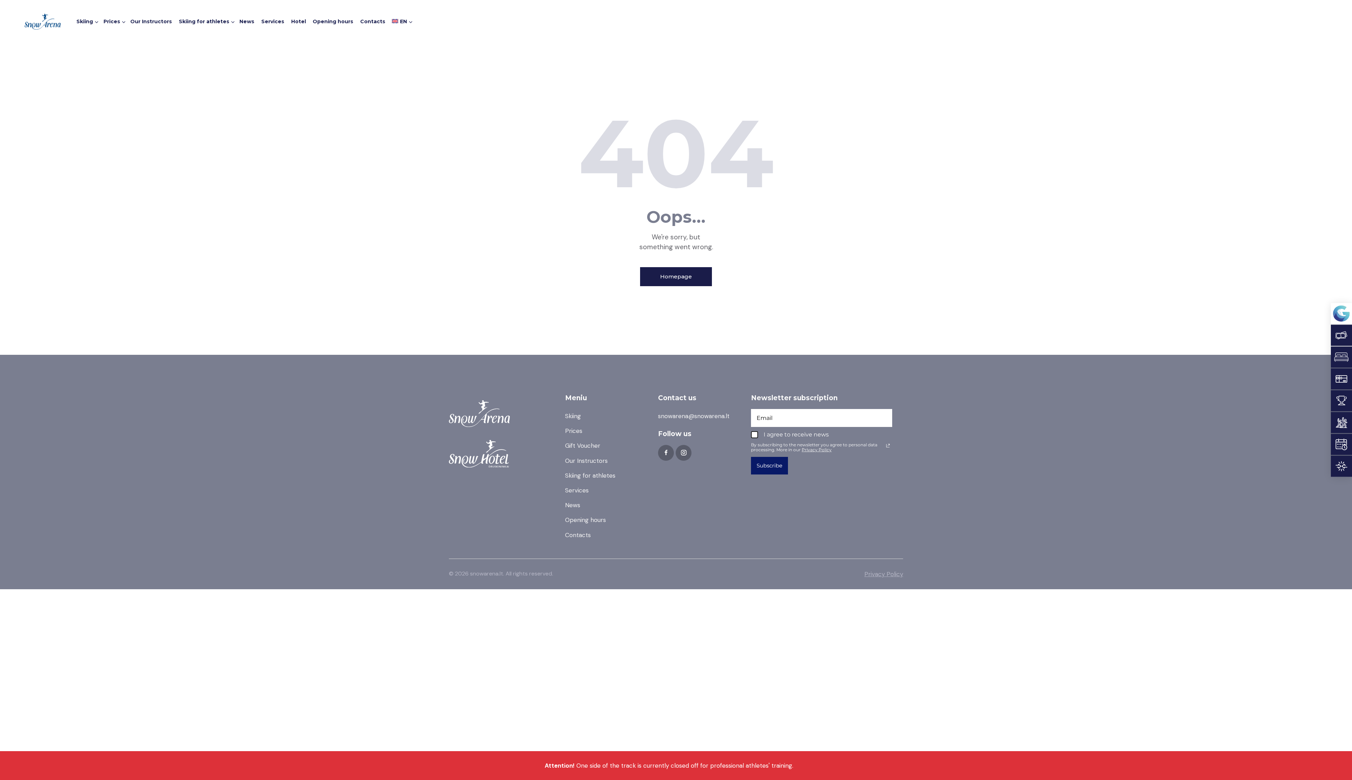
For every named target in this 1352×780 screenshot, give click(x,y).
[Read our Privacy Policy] (888, 445)
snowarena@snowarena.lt (694, 416)
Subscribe (769, 465)
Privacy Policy (883, 574)
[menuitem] (401, 22)
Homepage (676, 276)
